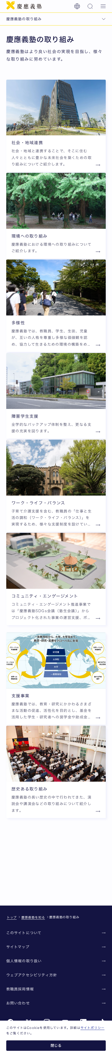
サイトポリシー (92, 1027)
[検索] (90, 6)
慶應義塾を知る (33, 917)
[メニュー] (103, 6)
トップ (12, 917)
